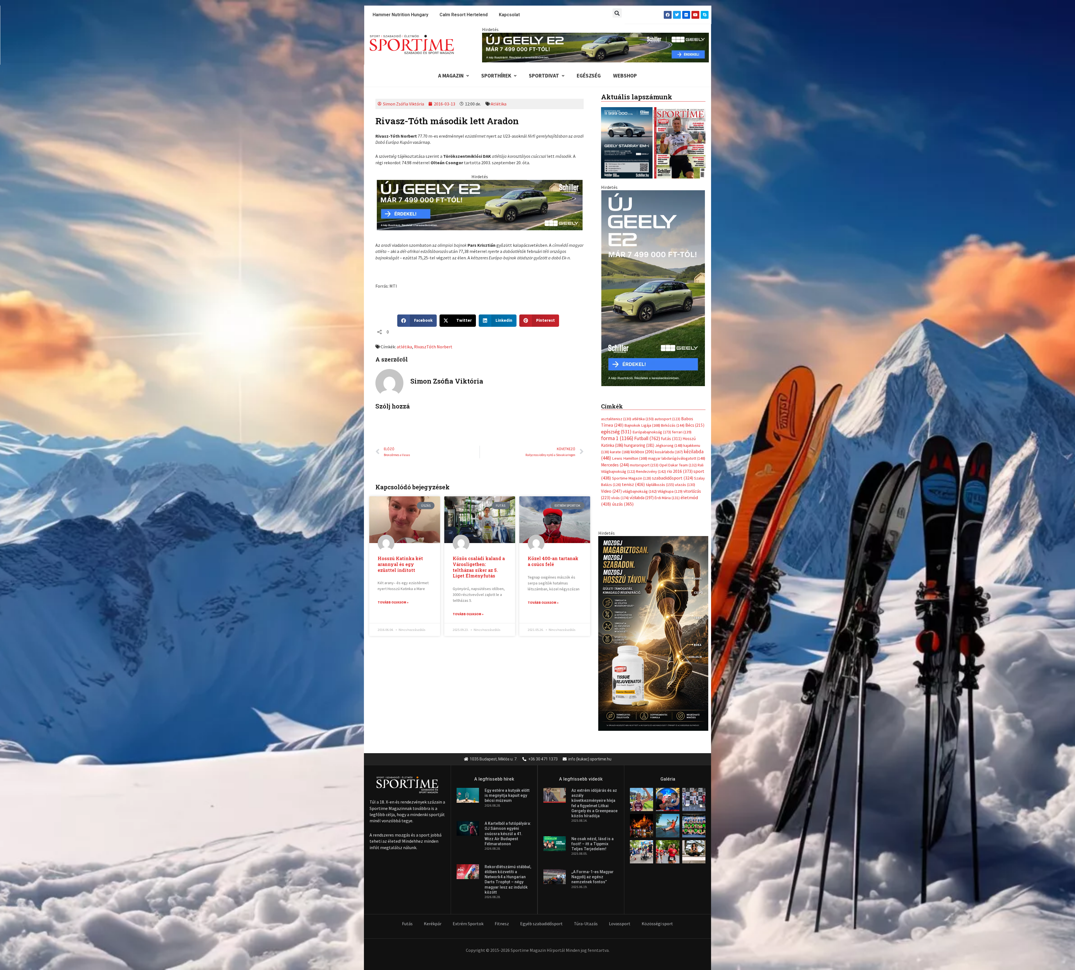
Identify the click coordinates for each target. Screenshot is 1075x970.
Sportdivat (544, 75)
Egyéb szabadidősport (541, 917)
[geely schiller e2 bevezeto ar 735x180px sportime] (480, 204)
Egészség (589, 75)
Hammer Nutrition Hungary (400, 14)
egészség (616, 426)
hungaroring (639, 439)
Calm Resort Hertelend (464, 14)
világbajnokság (640, 485)
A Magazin (451, 75)
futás (671, 433)
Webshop (625, 75)
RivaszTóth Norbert (433, 346)
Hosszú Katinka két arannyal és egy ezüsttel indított (400, 564)
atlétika (404, 346)
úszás (623, 498)
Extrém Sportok (468, 917)
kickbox (642, 446)
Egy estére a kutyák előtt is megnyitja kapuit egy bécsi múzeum (507, 790)
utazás (685, 479)
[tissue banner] (653, 627)
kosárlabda (669, 446)
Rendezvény (651, 465)
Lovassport (619, 917)
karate (620, 446)
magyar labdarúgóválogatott (676, 452)
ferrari (681, 426)
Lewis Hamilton (629, 452)
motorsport (644, 459)
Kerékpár (432, 917)
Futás (407, 917)
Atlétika (498, 104)
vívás (620, 492)
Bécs (694, 419)
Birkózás (672, 419)
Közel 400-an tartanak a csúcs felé (553, 561)
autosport (667, 413)
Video (611, 485)
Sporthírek (496, 75)
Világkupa (670, 485)
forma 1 (617, 432)
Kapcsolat (509, 14)
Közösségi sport (657, 917)
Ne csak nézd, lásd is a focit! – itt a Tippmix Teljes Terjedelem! (592, 838)
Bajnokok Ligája (642, 419)
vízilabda (642, 492)
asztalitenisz (616, 413)
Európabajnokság (651, 426)
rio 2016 (680, 465)
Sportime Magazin (631, 472)
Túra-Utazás (586, 917)
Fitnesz (502, 917)
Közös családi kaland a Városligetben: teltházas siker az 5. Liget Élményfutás (479, 567)
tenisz (633, 479)
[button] (617, 13)
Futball (647, 432)
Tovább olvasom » (393, 602)
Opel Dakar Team (678, 459)
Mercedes (615, 459)
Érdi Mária (667, 492)
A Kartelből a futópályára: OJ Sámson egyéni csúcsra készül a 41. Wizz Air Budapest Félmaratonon (508, 828)
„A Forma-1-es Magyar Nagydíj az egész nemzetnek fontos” (592, 871)
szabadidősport (672, 472)
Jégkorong (669, 439)
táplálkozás (660, 479)
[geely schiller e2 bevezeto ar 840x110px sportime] (595, 47)
